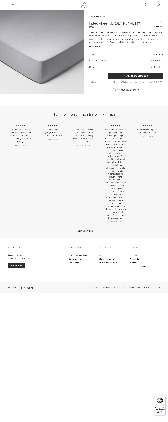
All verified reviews (84, 230)
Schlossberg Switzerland (78, 255)
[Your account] (159, 5)
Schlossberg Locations (107, 287)
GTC (131, 270)
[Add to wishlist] (161, 22)
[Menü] (164, 397)
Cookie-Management (138, 266)
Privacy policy (135, 259)
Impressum (134, 255)
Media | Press (74, 263)
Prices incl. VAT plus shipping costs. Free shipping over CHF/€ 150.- (138, 82)
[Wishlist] (137, 5)
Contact (102, 255)
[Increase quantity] (104, 76)
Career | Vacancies (76, 259)
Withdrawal (134, 263)
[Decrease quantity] (92, 76)
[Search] (145, 5)
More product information (127, 89)
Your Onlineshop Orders (108, 263)
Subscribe (16, 265)
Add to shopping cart (137, 75)
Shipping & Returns (106, 259)
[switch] (159, 412)
